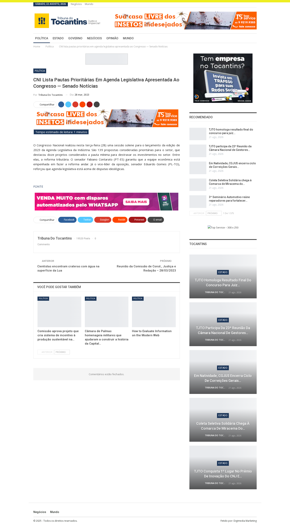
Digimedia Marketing (245, 520)
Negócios (76, 4)
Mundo (89, 4)
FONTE (38, 186)
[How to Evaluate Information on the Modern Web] (154, 312)
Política (41, 38)
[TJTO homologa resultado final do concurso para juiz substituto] (197, 134)
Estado (58, 38)
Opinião (112, 38)
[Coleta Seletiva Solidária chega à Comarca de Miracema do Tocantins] (197, 184)
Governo (75, 38)
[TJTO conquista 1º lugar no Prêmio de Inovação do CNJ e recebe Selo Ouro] (223, 467)
